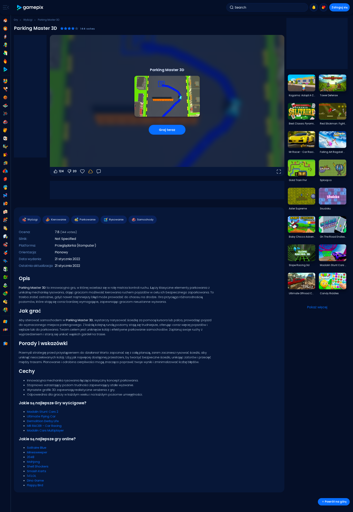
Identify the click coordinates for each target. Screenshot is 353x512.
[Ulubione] (323, 7)
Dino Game (35, 480)
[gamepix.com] (30, 7)
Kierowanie (58, 219)
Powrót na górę (335, 502)
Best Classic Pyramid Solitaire (302, 123)
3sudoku (325, 208)
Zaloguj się (340, 7)
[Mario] (5, 220)
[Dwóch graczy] (5, 81)
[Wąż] (5, 277)
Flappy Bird (35, 485)
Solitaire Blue (36, 447)
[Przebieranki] (5, 155)
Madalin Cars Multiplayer (45, 430)
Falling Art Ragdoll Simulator (333, 152)
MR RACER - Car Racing (44, 426)
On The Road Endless (333, 236)
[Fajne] (5, 146)
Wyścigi (27, 19)
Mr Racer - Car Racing (302, 152)
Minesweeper (37, 452)
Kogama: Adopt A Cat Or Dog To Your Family (302, 95)
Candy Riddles (329, 293)
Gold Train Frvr (298, 180)
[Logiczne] (5, 236)
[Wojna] (5, 294)
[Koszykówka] (5, 97)
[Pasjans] (5, 269)
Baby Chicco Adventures (302, 236)
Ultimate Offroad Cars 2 (302, 293)
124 (61, 171)
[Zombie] (5, 310)
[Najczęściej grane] (5, 37)
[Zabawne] (5, 187)
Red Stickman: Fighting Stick (333, 123)
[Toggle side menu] (5, 7)
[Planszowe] (5, 106)
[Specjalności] (5, 69)
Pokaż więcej (317, 307)
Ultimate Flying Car (41, 416)
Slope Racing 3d (299, 265)
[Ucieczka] (5, 163)
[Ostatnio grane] (5, 29)
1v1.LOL (31, 476)
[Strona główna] (5, 20)
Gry (16, 19)
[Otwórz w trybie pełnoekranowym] (278, 171)
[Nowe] (5, 53)
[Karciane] (5, 138)
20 (75, 171)
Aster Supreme (298, 208)
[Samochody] (5, 122)
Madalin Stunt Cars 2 (42, 411)
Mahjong (33, 461)
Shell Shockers (37, 466)
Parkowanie (88, 219)
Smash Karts (36, 471)
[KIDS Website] (5, 330)
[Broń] (5, 195)
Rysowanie (116, 219)
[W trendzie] (5, 61)
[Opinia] (98, 171)
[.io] (5, 204)
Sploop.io (326, 180)
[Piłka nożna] (5, 285)
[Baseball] (5, 89)
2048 (30, 457)
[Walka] (5, 171)
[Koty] (5, 130)
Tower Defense (329, 95)
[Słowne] (5, 302)
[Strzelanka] (5, 261)
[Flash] (5, 179)
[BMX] (5, 114)
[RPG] (5, 253)
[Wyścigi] (5, 244)
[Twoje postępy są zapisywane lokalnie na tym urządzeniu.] (90, 171)
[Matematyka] (5, 228)
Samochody (145, 219)
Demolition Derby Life (43, 421)
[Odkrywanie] (5, 45)
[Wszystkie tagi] (5, 321)
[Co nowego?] (314, 7)
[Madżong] (5, 212)
